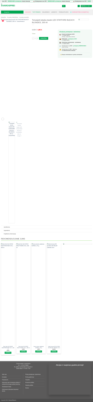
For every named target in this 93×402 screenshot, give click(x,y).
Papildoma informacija (10, 234)
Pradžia (3, 17)
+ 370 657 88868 (24, 365)
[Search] (63, 6)
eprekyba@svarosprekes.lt (25, 366)
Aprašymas (7, 227)
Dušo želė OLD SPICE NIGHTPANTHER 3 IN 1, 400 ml (8, 348)
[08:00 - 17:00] (89, 10)
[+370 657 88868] (90, 13)
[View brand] (83, 23)
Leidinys (54, 12)
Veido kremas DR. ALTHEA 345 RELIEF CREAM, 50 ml (54, 347)
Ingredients (7, 230)
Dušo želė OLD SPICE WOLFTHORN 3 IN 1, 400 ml (23, 347)
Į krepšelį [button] (8, 352)
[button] (79, 6)
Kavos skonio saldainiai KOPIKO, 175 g (39, 347)
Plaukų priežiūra (12, 17)
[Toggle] (2, 227)
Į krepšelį (43, 38)
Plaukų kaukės (24, 17)
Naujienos (45, 12)
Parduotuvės (63, 12)
